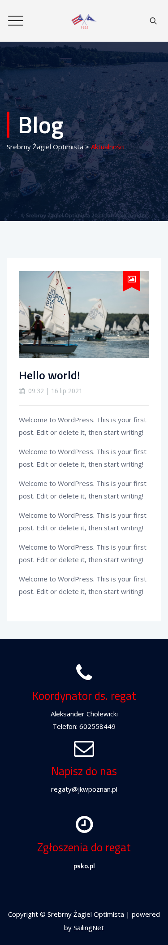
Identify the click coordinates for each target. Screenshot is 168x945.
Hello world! (49, 375)
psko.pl (84, 866)
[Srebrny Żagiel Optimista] (84, 21)
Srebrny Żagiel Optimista (85, 914)
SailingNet (88, 927)
